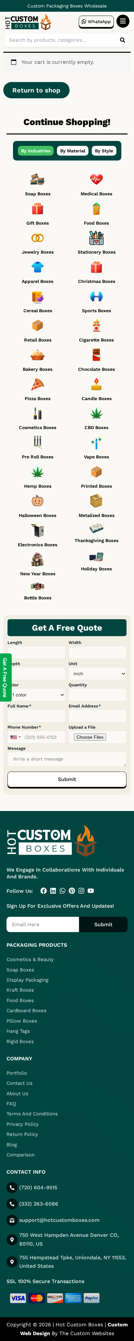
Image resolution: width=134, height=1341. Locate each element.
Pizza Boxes (37, 398)
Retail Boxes (37, 339)
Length (14, 642)
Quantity (78, 684)
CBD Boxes (96, 427)
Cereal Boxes (37, 310)
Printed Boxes (96, 486)
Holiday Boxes (96, 568)
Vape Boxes (96, 456)
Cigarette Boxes (96, 339)
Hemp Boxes (37, 486)
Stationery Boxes (96, 252)
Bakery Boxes (37, 369)
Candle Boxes (97, 398)
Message (16, 748)
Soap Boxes (37, 193)
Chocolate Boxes (96, 369)
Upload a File (82, 727)
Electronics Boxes (37, 544)
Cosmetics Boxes (37, 427)
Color (13, 684)
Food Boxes (96, 223)
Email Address (84, 706)
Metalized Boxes (96, 515)
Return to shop (36, 90)
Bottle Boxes (37, 597)
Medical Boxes (96, 193)
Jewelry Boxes (38, 252)
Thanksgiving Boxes (96, 540)
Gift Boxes (37, 223)
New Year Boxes (37, 573)
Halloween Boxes (37, 515)
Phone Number (23, 727)
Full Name (18, 706)
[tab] (36, 151)
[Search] (122, 40)
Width (75, 642)
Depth (13, 663)
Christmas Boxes (96, 281)
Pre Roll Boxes (37, 456)
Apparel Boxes (37, 281)
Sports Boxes (96, 310)
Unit (73, 663)
